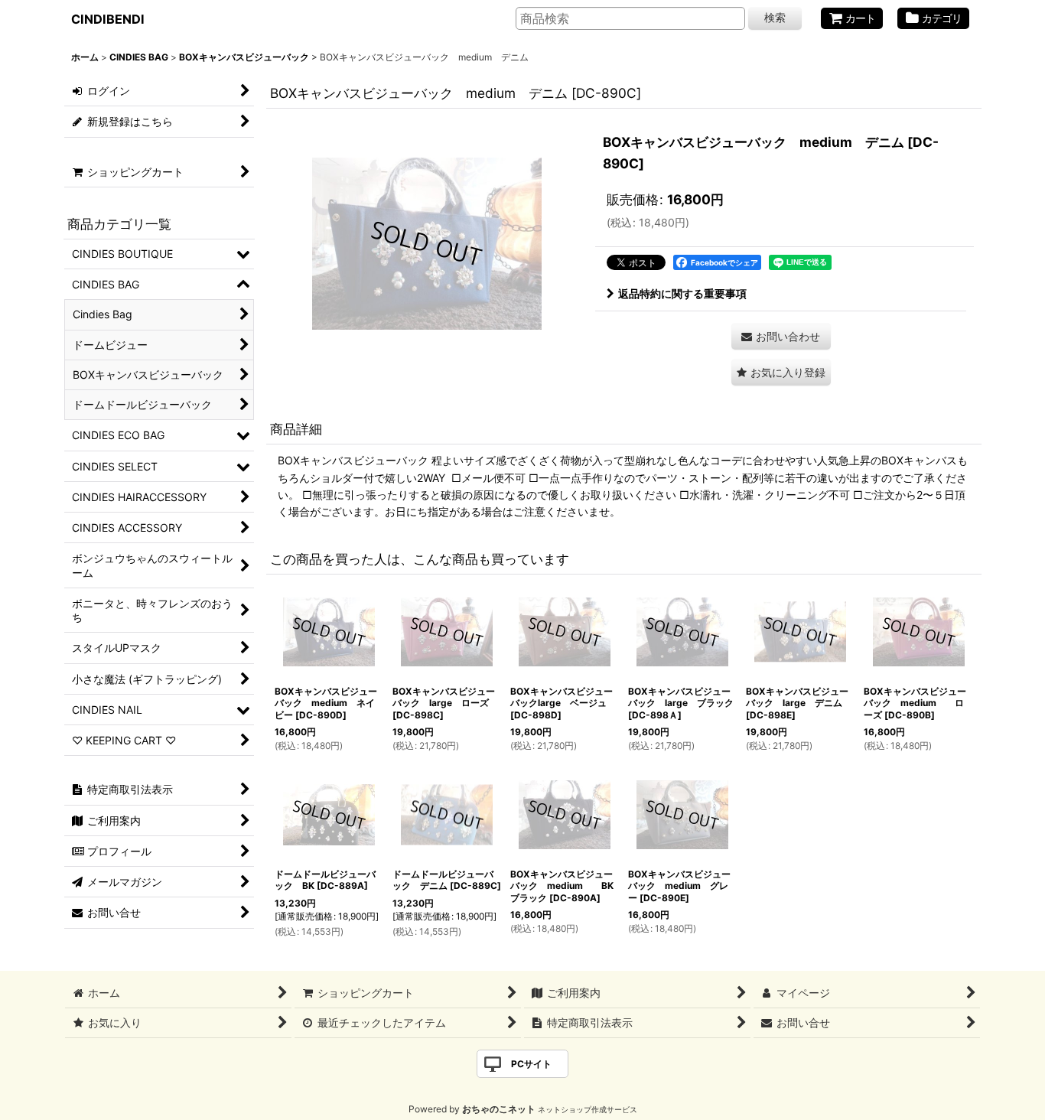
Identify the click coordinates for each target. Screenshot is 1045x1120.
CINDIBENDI (108, 19)
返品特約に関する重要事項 (682, 293)
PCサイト (531, 1064)
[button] (781, 372)
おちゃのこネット (499, 1109)
